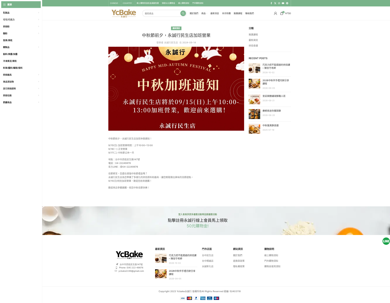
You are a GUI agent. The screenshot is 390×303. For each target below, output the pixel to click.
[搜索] (183, 13)
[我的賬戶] (275, 13)
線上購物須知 (271, 255)
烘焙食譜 (253, 45)
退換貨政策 (239, 260)
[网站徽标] (123, 13)
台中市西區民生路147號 (131, 264)
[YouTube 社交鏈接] (283, 3)
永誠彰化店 (207, 266)
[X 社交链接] (275, 3)
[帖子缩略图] (254, 68)
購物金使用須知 (272, 266)
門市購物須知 (271, 260)
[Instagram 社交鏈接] (279, 3)
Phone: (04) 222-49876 (131, 267)
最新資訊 (176, 28)
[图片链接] (129, 254)
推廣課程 (253, 34)
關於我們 (237, 255)
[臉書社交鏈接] (271, 3)
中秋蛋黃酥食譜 (271, 125)
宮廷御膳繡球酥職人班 (274, 96)
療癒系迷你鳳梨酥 (272, 110)
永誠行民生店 (171, 42)
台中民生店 (207, 255)
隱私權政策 (239, 266)
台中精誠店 (207, 260)
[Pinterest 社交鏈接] (287, 3)
